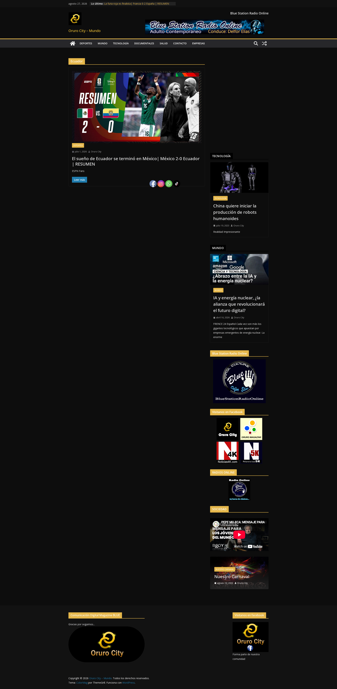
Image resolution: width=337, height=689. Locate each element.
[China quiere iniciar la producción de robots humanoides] (239, 177)
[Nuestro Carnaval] (239, 559)
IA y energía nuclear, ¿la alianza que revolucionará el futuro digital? (239, 304)
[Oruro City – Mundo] (72, 43)
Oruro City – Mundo (84, 30)
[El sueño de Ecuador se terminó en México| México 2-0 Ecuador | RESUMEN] (136, 107)
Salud (164, 43)
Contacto (180, 43)
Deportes (86, 43)
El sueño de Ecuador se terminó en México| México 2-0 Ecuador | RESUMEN (136, 161)
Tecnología (121, 43)
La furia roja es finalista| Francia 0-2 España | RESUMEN (136, 3)
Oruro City (96, 151)
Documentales (144, 43)
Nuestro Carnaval (225, 569)
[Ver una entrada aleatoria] (264, 43)
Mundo (102, 43)
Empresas (198, 43)
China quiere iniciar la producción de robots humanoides (235, 212)
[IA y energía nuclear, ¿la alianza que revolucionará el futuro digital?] (239, 269)
